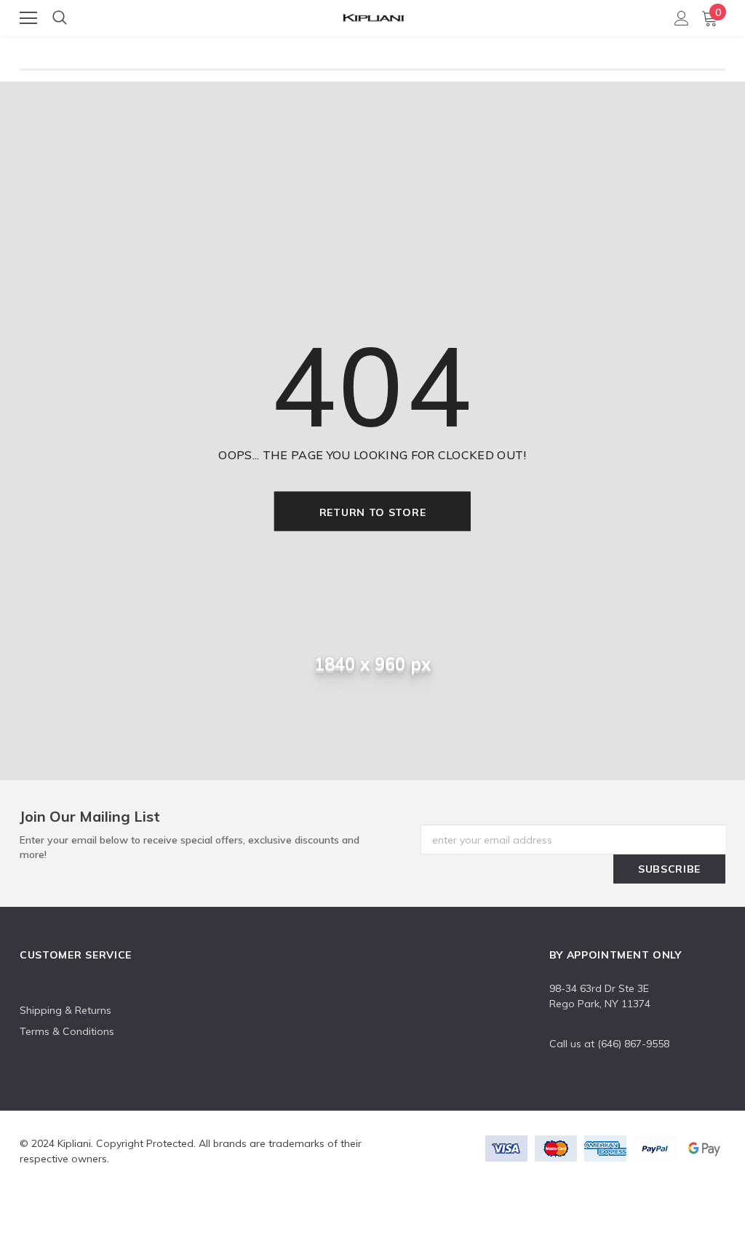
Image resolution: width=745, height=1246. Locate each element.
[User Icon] (681, 18)
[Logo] (373, 15)
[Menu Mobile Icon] (28, 18)
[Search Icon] (59, 18)
